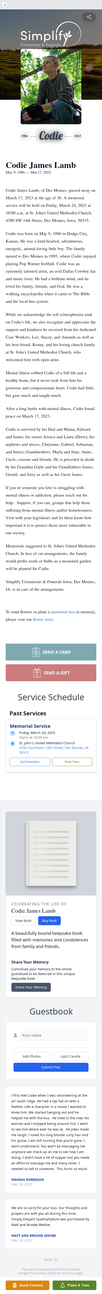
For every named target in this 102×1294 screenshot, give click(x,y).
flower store (43, 619)
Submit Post (51, 1067)
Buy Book (49, 920)
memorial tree (63, 611)
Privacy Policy (37, 1273)
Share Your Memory (31, 987)
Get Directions (29, 762)
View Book (23, 920)
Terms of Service (64, 1273)
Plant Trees (72, 762)
